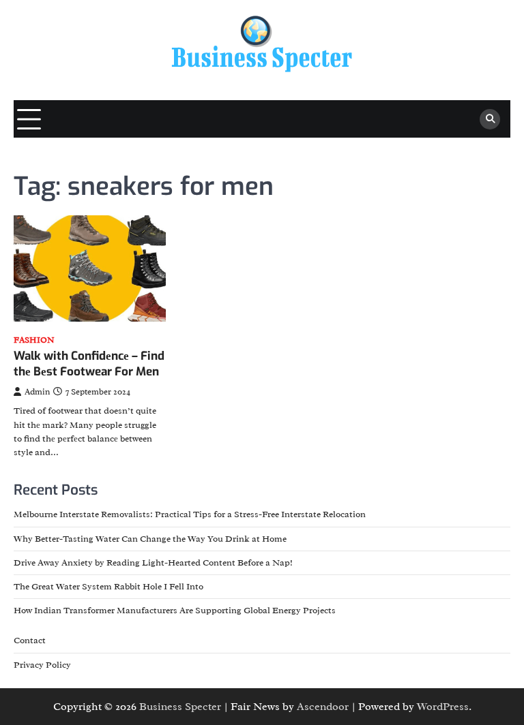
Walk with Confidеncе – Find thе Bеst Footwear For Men (89, 363)
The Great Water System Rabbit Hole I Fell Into (108, 586)
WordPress (443, 706)
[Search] (490, 119)
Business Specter (180, 706)
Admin (37, 391)
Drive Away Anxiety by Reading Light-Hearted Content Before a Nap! (153, 562)
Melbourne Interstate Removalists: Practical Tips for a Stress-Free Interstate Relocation (190, 514)
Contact (30, 640)
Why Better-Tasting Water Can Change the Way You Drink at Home (150, 538)
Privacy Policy (42, 664)
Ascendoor (323, 706)
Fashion (34, 340)
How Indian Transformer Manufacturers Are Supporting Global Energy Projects (175, 610)
